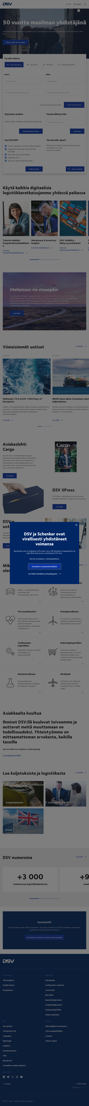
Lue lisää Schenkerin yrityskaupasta (43, 574)
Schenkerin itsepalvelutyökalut (44, 566)
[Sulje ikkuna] (76, 525)
